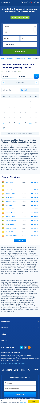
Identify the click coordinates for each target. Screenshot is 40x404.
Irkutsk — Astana (10, 224)
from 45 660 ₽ (34, 216)
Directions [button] (5, 322)
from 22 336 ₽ (34, 190)
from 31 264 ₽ (34, 235)
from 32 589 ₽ (34, 220)
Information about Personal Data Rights (12, 363)
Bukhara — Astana (10, 190)
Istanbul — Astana (10, 232)
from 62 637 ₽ (34, 193)
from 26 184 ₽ (34, 197)
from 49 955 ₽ (34, 205)
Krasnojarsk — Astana (11, 235)
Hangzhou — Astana (11, 220)
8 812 (7, 347)
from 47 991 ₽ (34, 224)
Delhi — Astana (9, 205)
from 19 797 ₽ (34, 212)
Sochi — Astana (9, 182)
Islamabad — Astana (11, 228)
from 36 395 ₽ (34, 228)
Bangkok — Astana (10, 193)
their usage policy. (23, 402)
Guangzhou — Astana (11, 201)
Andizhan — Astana (10, 186)
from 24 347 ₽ (34, 209)
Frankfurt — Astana (10, 216)
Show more (20, 240)
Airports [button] (4, 340)
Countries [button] (5, 328)
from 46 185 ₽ (34, 182)
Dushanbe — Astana (11, 209)
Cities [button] (3, 334)
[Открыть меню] (38, 3)
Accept (33, 401)
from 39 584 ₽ (34, 232)
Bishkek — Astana (10, 197)
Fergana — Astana (10, 212)
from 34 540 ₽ (34, 201)
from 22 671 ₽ (34, 186)
